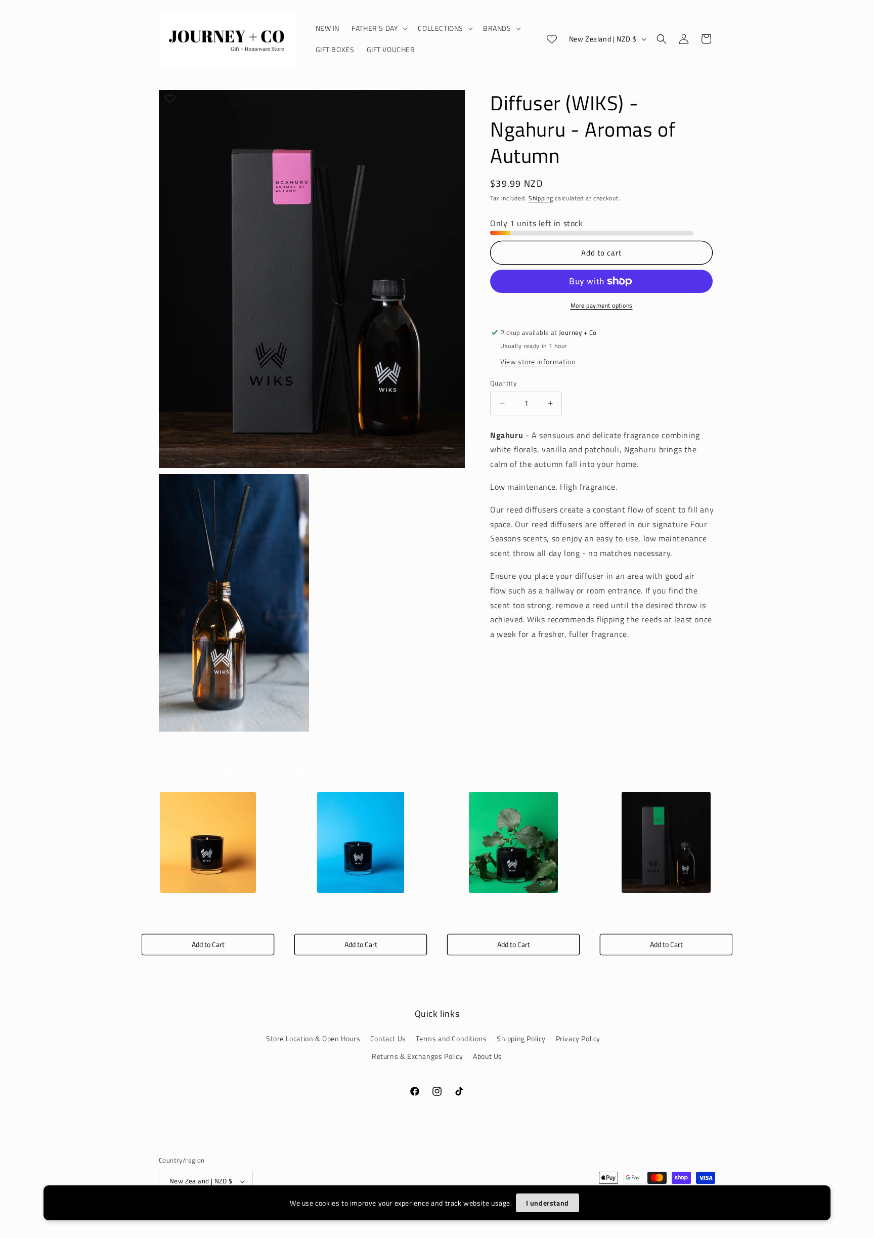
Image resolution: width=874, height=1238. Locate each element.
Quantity (503, 383)
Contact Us (388, 1038)
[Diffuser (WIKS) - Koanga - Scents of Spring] (666, 842)
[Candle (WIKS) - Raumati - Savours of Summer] (208, 842)
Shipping (541, 198)
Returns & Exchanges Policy (417, 1056)
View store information (538, 361)
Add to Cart (208, 944)
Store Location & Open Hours (313, 1038)
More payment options (602, 305)
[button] (378, 28)
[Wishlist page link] (552, 39)
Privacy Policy (578, 1038)
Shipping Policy (521, 1038)
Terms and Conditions (451, 1038)
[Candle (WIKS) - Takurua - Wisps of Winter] (360, 842)
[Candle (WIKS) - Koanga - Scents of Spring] (513, 842)
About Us (487, 1056)
